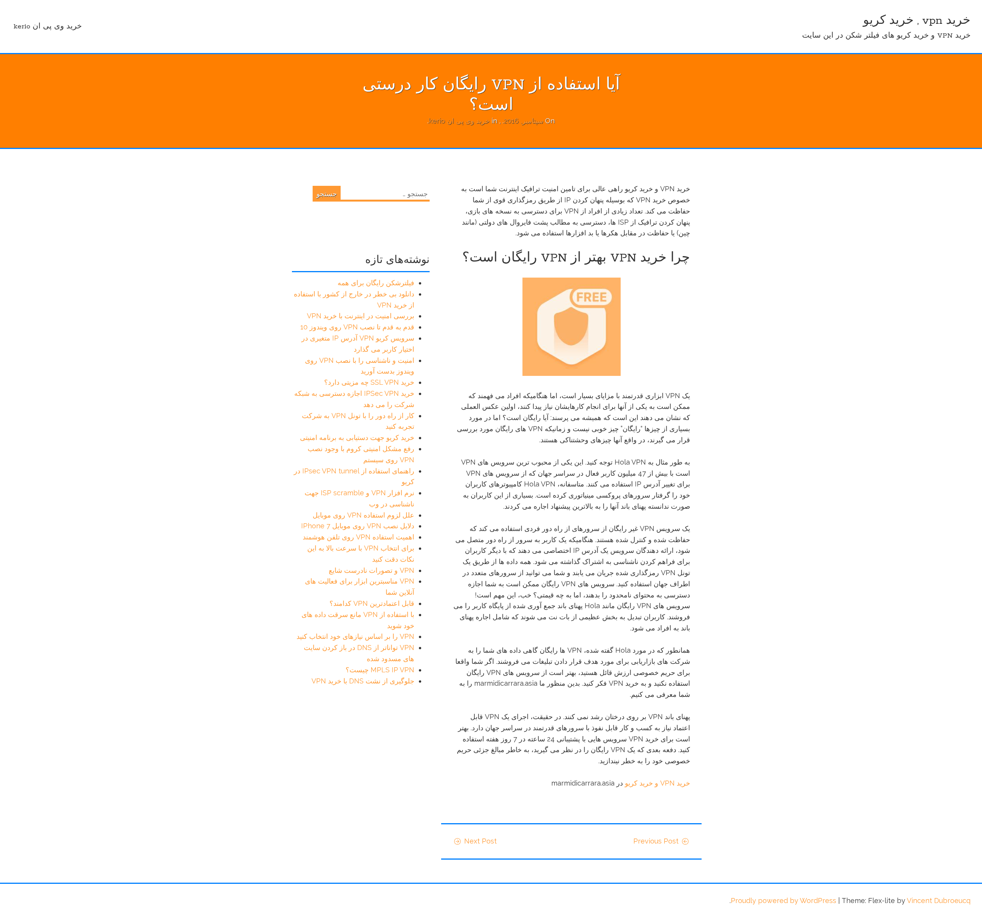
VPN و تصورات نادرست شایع (371, 570)
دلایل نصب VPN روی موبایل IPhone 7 (357, 526)
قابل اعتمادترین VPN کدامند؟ (372, 603)
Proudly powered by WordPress (783, 900)
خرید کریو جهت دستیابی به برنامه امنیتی (357, 437)
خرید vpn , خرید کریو (916, 21)
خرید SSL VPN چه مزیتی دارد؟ (369, 382)
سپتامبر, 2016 (523, 121)
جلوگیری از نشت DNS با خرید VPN (362, 681)
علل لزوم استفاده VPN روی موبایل (363, 515)
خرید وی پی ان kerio (47, 26)
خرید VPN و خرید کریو (657, 783)
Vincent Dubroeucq (938, 900)
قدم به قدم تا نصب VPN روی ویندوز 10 (357, 327)
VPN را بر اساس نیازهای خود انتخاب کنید (355, 636)
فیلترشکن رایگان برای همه (376, 283)
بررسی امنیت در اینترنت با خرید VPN (360, 316)
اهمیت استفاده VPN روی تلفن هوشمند (358, 537)
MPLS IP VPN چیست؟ (380, 670)
